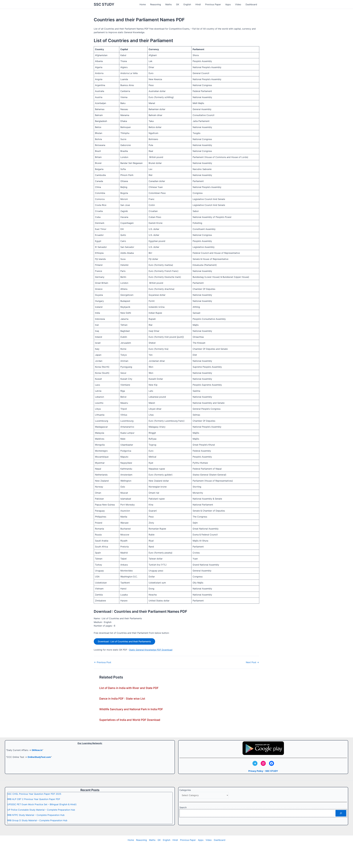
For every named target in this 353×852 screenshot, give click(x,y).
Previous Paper (213, 4)
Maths (168, 4)
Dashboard (251, 4)
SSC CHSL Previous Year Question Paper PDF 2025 (34, 793)
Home (143, 4)
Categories (185, 790)
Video (238, 4)
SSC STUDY (104, 4)
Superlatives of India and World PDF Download (129, 720)
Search (183, 807)
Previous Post (102, 662)
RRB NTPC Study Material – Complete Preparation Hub (36, 815)
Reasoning (155, 4)
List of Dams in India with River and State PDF (129, 688)
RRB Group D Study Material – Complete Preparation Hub (37, 820)
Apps (228, 4)
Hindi (198, 4)
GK (177, 4)
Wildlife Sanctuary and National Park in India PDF (131, 709)
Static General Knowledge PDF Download (150, 649)
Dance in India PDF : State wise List (122, 698)
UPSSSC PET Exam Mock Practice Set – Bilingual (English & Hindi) (42, 804)
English (187, 4)
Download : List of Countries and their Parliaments (124, 641)
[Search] (340, 813)
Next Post (252, 662)
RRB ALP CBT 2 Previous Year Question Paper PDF (33, 799)
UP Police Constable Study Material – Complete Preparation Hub (41, 809)
